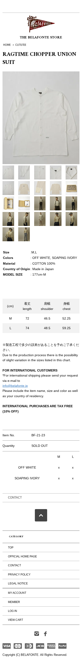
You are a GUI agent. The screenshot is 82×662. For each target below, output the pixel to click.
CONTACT (15, 497)
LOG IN (12, 611)
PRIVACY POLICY (19, 574)
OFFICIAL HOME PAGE (22, 556)
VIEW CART (15, 619)
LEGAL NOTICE (18, 583)
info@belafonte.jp (15, 386)
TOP (10, 547)
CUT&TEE (20, 45)
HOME (7, 45)
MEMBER (14, 602)
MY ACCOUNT (17, 592)
